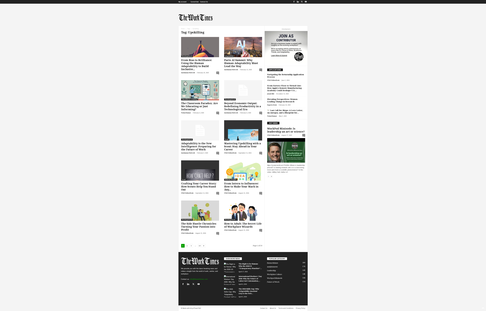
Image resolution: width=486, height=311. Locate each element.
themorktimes (272, 263)
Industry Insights (231, 179)
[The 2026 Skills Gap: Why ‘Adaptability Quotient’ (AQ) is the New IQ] (230, 292)
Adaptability (229, 56)
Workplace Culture (274, 274)
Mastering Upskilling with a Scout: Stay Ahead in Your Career (242, 146)
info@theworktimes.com (199, 279)
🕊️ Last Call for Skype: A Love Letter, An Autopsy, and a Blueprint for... (285, 111)
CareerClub (195, 2)
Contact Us (204, 2)
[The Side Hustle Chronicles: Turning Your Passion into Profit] (200, 210)
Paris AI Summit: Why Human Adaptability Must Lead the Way (241, 63)
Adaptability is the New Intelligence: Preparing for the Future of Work (198, 146)
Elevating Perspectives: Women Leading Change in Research (282, 100)
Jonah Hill (270, 94)
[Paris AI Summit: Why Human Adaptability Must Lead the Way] (243, 47)
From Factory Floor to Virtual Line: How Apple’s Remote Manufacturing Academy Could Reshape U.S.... (284, 88)
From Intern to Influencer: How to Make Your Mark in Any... (241, 186)
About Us (273, 308)
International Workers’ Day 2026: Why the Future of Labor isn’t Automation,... (250, 278)
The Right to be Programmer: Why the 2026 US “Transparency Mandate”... (250, 266)
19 (199, 246)
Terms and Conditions (285, 308)
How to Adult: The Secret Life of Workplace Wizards (243, 225)
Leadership (272, 161)
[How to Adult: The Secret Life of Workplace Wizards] (243, 210)
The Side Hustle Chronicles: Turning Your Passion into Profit (199, 226)
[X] (301, 2)
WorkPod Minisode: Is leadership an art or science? (286, 130)
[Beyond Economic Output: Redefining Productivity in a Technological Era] (243, 90)
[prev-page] (268, 176)
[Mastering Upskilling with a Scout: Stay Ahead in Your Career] (243, 130)
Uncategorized (187, 56)
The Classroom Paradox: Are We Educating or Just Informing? (199, 106)
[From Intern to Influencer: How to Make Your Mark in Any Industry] (243, 170)
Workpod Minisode (274, 278)
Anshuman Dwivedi (188, 73)
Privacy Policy (300, 308)
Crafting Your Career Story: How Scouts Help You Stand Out (198, 186)
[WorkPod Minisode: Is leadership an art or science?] (286, 150)
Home (183, 28)
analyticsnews (272, 267)
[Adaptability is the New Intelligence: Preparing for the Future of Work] (200, 130)
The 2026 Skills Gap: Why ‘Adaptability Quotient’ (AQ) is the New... (249, 291)
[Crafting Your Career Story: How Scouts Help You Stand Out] (200, 170)
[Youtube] (305, 2)
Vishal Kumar (186, 113)
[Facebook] (294, 2)
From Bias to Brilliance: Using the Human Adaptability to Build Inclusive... (196, 65)
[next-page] (271, 176)
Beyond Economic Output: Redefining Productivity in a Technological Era (242, 106)
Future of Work (273, 282)
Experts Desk (272, 105)
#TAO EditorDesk (230, 153)
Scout (227, 139)
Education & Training (189, 99)
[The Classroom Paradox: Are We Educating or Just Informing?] (200, 90)
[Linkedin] (297, 2)
